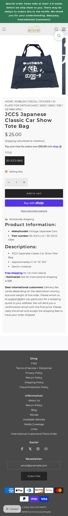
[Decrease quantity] (8, 182)
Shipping (10, 140)
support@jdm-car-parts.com (25, 299)
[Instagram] (38, 448)
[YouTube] (46, 448)
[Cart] (63, 29)
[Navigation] (4, 29)
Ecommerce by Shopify (39, 512)
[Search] (56, 29)
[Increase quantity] (24, 182)
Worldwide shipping (21, 219)
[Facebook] (22, 448)
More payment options (34, 210)
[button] (59, 35)
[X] (30, 448)
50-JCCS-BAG (14, 160)
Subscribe (34, 476)
